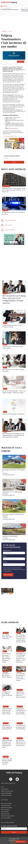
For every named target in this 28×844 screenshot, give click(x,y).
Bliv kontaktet (8, 575)
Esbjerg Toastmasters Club (10, 136)
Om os (2, 787)
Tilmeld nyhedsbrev (20, 841)
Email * (4, 556)
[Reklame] (14, 143)
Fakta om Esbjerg (5, 809)
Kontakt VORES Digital (6, 793)
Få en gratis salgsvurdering (7, 816)
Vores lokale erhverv (6, 805)
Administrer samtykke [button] (6, 795)
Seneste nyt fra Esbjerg (6, 803)
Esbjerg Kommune (5, 813)
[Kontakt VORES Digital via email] (17, 779)
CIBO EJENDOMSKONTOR (8, 475)
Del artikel (20, 61)
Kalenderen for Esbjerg (6, 807)
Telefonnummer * (7, 550)
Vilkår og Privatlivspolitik (7, 791)
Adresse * (5, 562)
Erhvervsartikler (5, 811)
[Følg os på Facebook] (10, 779)
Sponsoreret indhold (6, 818)
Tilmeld (14, 162)
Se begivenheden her (13, 128)
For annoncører (4, 789)
